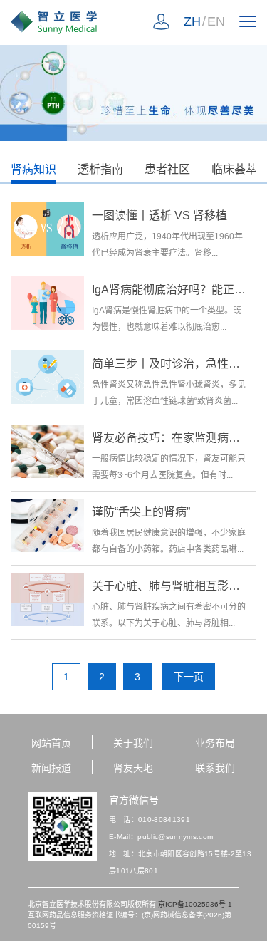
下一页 (189, 676)
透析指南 (100, 169)
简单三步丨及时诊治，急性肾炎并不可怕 (169, 364)
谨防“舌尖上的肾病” (141, 512)
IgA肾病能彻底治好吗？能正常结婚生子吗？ (169, 290)
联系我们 (215, 768)
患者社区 (167, 169)
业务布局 (215, 743)
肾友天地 (133, 768)
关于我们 (133, 743)
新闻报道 (51, 768)
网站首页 (51, 743)
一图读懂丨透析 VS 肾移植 (159, 215)
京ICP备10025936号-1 (195, 904)
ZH (192, 21)
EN (216, 21)
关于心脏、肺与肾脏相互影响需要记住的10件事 (169, 586)
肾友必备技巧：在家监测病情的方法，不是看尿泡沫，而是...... (169, 438)
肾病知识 (33, 169)
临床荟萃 (234, 169)
